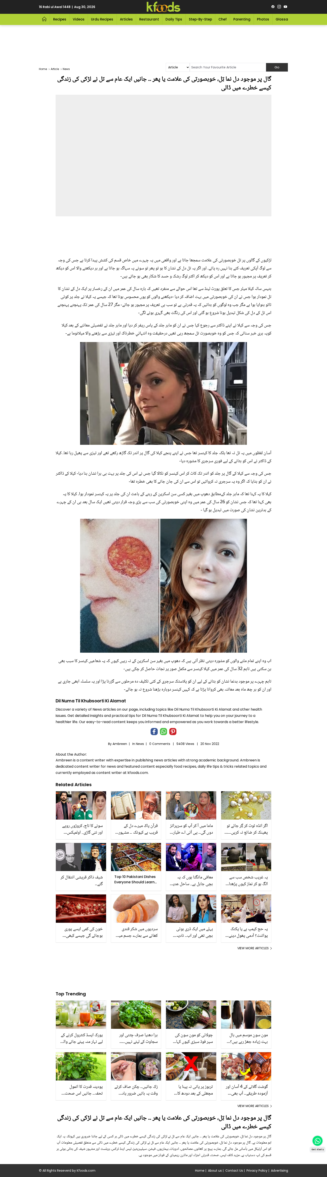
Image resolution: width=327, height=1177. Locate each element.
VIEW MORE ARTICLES (253, 948)
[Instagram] (279, 7)
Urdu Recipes (102, 19)
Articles (126, 19)
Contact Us (234, 1170)
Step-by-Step (200, 19)
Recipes (59, 19)
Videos (79, 19)
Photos (263, 19)
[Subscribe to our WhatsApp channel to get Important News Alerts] (318, 1141)
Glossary (283, 19)
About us (215, 1170)
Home (199, 1170)
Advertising (279, 1170)
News (140, 744)
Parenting (241, 19)
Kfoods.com (86, 1170)
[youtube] (285, 7)
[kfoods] (163, 6)
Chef (222, 19)
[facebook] (273, 7)
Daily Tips (174, 19)
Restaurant (149, 19)
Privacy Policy (256, 1170)
